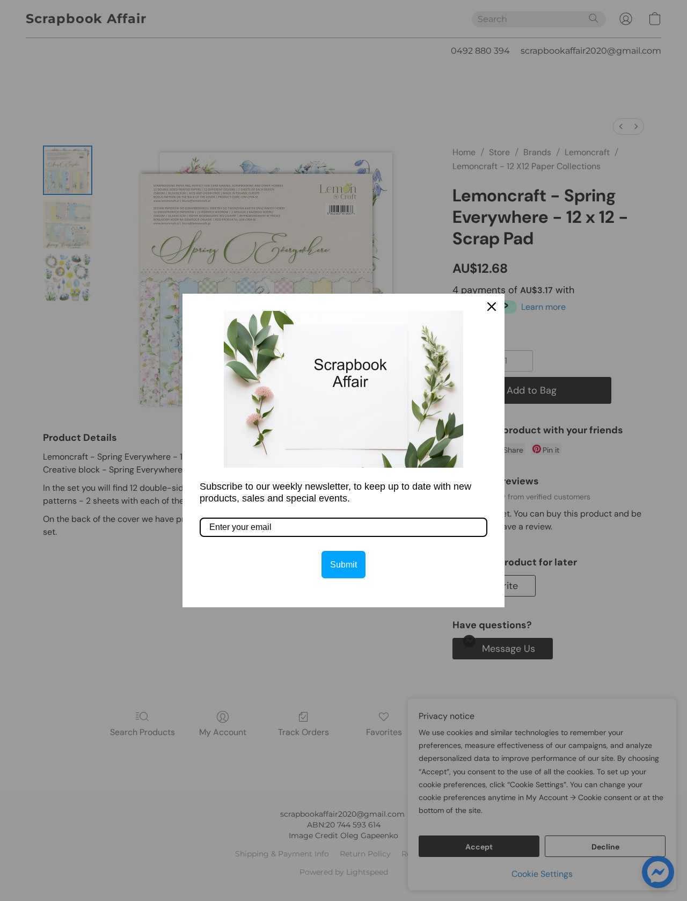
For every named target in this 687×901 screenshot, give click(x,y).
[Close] (492, 306)
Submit (343, 564)
